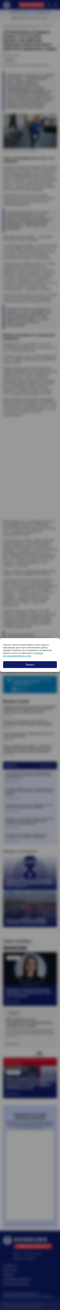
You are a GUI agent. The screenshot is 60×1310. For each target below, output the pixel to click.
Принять (30, 664)
